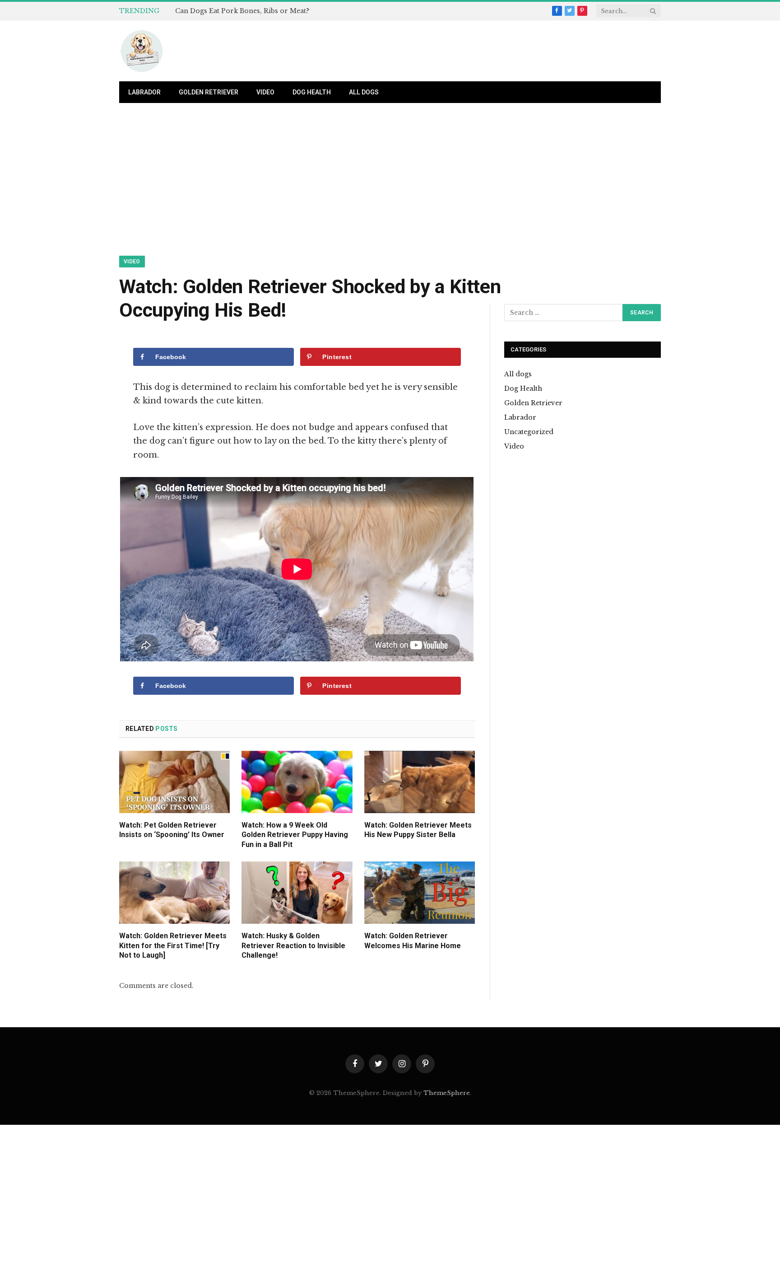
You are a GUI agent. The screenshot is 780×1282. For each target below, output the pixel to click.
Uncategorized (528, 432)
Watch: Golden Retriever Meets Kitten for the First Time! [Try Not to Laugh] (173, 945)
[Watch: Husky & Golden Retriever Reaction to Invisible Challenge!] (296, 892)
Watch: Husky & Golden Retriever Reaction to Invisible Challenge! (293, 945)
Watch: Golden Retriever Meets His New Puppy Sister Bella (418, 830)
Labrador (144, 92)
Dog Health (311, 92)
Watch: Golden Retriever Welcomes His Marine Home (412, 940)
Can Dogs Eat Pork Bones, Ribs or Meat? (242, 11)
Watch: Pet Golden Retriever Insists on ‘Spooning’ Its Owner (171, 830)
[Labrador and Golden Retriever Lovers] (141, 51)
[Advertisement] (390, 189)
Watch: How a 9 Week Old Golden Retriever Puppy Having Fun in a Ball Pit (294, 835)
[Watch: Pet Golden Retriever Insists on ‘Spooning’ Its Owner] (174, 782)
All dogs (364, 92)
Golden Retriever (208, 92)
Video (265, 92)
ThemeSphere (446, 1093)
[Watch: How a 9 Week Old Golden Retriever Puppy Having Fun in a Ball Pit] (296, 782)
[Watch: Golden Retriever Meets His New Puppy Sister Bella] (419, 782)
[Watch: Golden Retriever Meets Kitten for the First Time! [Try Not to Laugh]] (174, 892)
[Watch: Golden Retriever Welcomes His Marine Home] (419, 892)
